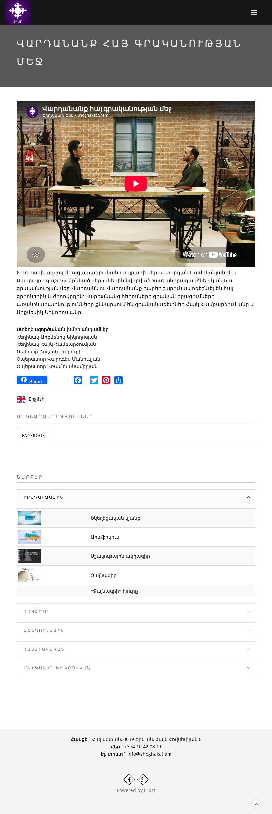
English (37, 399)
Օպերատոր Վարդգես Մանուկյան (58, 359)
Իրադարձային (44, 497)
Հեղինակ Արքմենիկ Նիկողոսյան (57, 337)
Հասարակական (44, 649)
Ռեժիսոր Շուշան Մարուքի (49, 351)
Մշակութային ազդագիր (120, 556)
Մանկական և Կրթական (57, 668)
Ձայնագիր (104, 575)
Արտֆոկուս (105, 537)
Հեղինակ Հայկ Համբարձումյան (56, 344)
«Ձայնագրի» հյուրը (114, 591)
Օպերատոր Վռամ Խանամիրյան (57, 366)
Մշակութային (44, 630)
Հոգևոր (36, 611)
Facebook (33, 435)
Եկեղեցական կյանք (115, 518)
